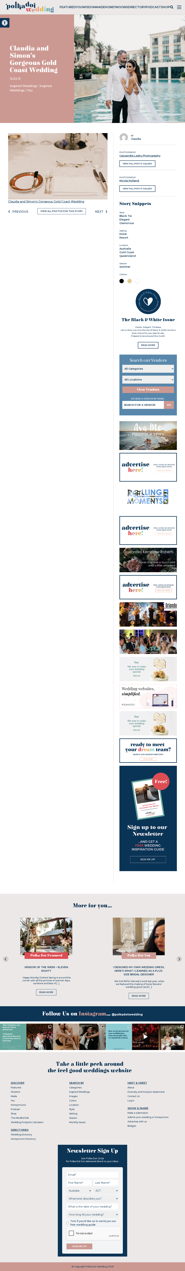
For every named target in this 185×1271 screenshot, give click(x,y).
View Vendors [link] (148, 390)
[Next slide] (179, 959)
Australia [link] (125, 248)
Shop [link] (165, 7)
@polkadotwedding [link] (127, 1014)
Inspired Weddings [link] (24, 86)
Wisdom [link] (89, 7)
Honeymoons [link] (116, 7)
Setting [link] (73, 1113)
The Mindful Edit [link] (20, 1118)
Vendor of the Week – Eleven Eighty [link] (46, 969)
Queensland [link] (127, 256)
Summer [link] (124, 266)
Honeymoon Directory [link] (23, 1139)
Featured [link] (68, 7)
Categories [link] (75, 1087)
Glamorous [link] (126, 223)
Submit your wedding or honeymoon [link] (148, 1117)
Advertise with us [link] (137, 1121)
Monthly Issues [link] (77, 1122)
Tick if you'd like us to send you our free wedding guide (93, 1222)
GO (169, 405)
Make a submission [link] (138, 1112)
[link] (4, 22)
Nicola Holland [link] (129, 180)
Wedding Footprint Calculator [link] (27, 1122)
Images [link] (73, 1096)
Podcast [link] (153, 7)
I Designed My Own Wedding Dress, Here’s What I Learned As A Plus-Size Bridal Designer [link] (138, 971)
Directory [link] (137, 7)
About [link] (131, 1087)
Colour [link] (73, 1100)
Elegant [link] (124, 219)
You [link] (79, 7)
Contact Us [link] (134, 1096)
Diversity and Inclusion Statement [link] (146, 1092)
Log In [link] (131, 1100)
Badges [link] (132, 1126)
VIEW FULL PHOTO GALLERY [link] (137, 163)
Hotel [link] (123, 234)
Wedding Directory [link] (21, 1134)
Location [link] (74, 1105)
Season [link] (73, 1118)
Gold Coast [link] (126, 252)
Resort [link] (123, 237)
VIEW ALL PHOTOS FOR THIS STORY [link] (61, 211)
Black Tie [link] (125, 216)
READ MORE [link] (148, 345)
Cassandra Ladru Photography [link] (139, 155)
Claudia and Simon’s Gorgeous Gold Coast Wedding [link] (46, 201)
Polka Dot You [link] (138, 955)
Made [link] (100, 7)
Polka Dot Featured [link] (46, 955)
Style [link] (72, 1109)
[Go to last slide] (6, 959)
